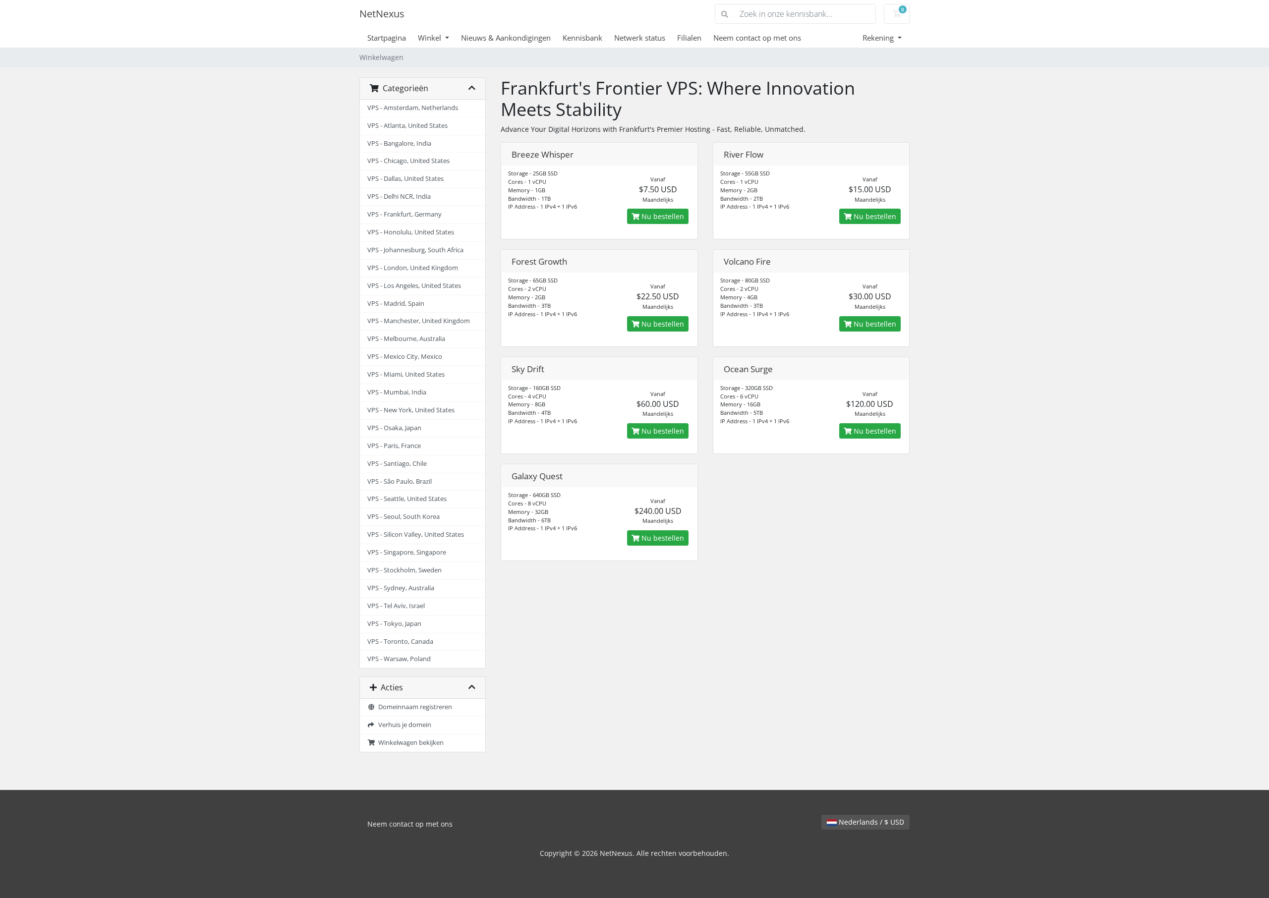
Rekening (879, 38)
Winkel (430, 38)
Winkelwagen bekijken (409, 742)
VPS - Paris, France (394, 446)
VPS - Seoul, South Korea (403, 516)
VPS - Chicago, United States (408, 161)
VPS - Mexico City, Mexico (404, 356)
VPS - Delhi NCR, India (399, 196)
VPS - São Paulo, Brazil (399, 481)
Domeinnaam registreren (413, 707)
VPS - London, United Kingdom (412, 268)
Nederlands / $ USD (870, 822)
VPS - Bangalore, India (399, 143)
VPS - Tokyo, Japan (394, 623)
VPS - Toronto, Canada (400, 641)
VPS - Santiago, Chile (397, 463)
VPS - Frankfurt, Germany (404, 214)
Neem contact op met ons (757, 38)
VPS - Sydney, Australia (400, 588)
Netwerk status (639, 38)
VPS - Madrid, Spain (395, 303)
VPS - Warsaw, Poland (399, 659)
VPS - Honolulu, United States (410, 232)
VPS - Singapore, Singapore (406, 552)
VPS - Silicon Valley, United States (415, 534)
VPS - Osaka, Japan (394, 428)
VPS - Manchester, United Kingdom (418, 321)
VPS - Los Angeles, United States (414, 285)
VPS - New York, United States (411, 410)
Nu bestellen (661, 216)
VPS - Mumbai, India (396, 392)
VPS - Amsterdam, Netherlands (412, 108)
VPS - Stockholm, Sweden (404, 570)
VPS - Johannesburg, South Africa (415, 250)
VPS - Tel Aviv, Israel (396, 606)
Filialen (689, 38)
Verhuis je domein (403, 725)
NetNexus (381, 13)
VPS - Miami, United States (406, 374)
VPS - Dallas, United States (405, 178)
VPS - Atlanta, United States (407, 125)
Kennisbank (582, 38)
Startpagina (386, 38)
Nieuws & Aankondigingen (506, 38)
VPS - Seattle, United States (407, 499)
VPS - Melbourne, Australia (406, 339)
